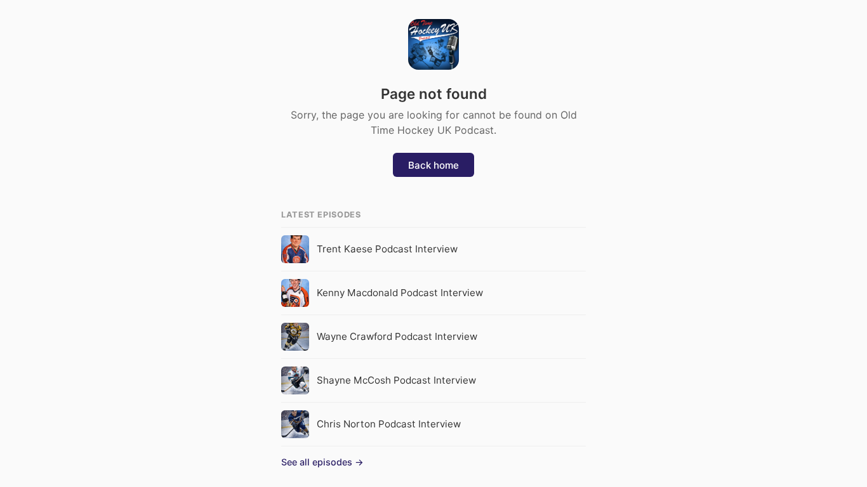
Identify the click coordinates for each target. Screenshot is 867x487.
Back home (433, 165)
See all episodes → (322, 462)
